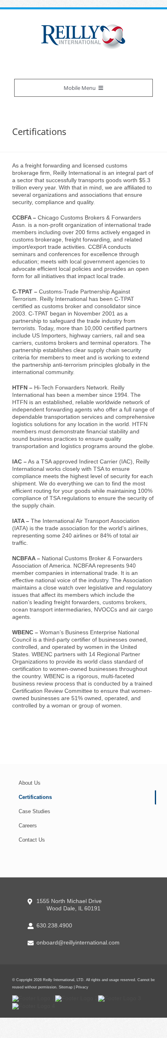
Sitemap (66, 987)
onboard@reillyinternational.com (78, 942)
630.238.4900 (54, 925)
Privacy (82, 987)
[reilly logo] (83, 26)
